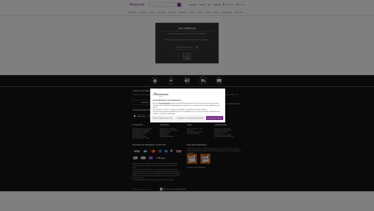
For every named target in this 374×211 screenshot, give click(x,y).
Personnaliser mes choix (163, 118)
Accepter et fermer (214, 118)
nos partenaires (164, 103)
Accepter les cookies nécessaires (190, 118)
